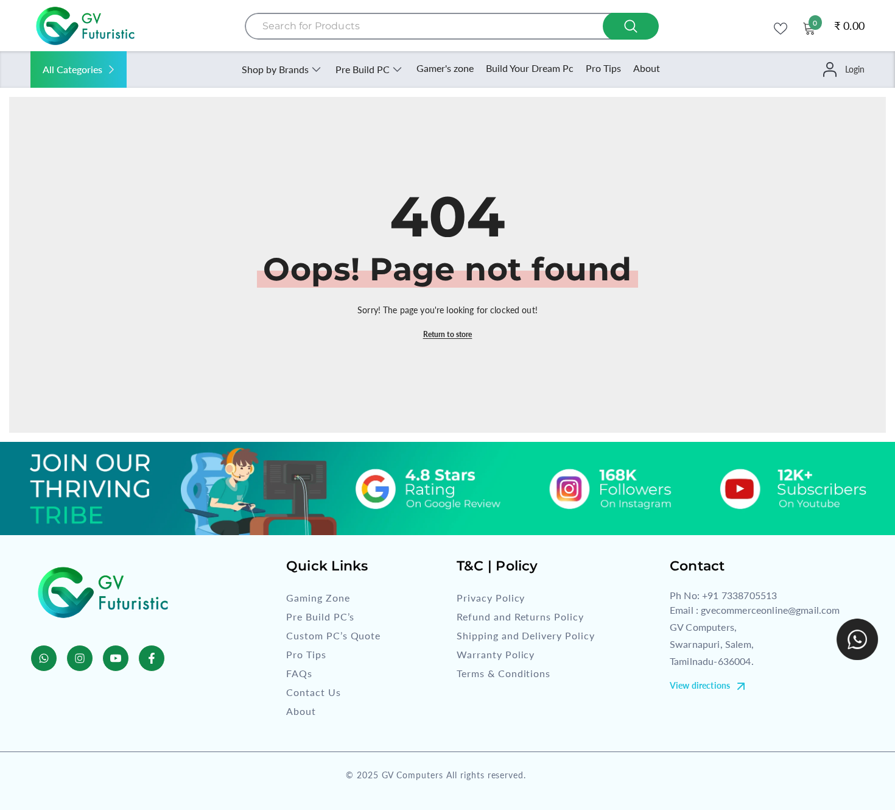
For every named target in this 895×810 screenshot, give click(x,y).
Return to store (447, 334)
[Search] (452, 26)
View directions (700, 685)
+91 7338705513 (739, 595)
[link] (447, 488)
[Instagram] (79, 658)
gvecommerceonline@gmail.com (770, 610)
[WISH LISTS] (780, 27)
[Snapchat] (43, 658)
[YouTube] (115, 658)
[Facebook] (151, 658)
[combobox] (452, 26)
